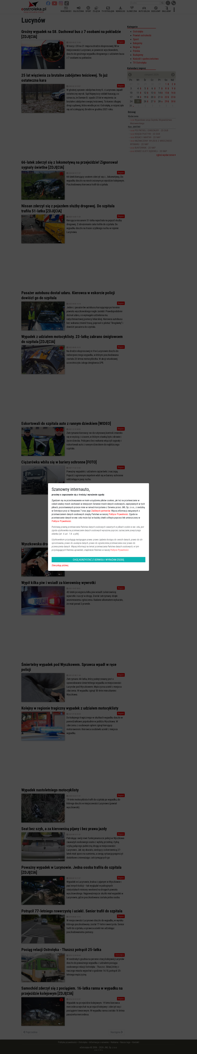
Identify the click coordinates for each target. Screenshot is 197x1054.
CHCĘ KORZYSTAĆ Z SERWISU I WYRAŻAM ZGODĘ (98, 559)
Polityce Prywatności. (119, 550)
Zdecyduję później (60, 565)
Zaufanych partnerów (100, 510)
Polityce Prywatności (118, 514)
